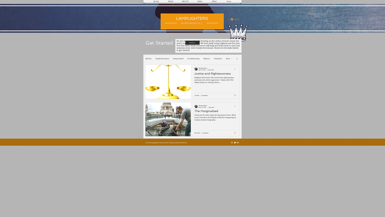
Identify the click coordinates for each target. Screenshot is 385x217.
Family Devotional (162, 59)
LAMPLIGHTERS (192, 18)
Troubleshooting (193, 59)
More (228, 59)
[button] (237, 59)
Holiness (207, 59)
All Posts (148, 59)
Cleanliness (218, 59)
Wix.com (184, 142)
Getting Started (178, 59)
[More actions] (235, 69)
